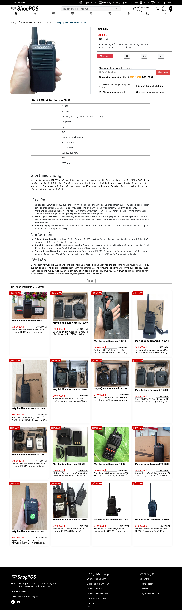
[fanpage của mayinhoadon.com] (13, 602)
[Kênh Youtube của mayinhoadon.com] (18, 602)
